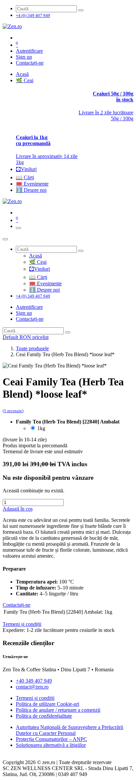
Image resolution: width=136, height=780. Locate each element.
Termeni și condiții (35, 698)
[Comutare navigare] (18, 228)
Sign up (24, 57)
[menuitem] (22, 74)
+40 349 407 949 (34, 681)
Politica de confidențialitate (44, 716)
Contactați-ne (30, 63)
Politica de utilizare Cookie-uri (47, 704)
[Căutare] (81, 10)
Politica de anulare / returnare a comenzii (58, 710)
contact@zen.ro (32, 687)
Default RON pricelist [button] (26, 337)
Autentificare (29, 51)
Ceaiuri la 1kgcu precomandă (33, 140)
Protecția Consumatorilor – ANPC (51, 739)
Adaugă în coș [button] (18, 509)
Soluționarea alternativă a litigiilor (51, 745)
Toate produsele (32, 348)
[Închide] (5, 239)
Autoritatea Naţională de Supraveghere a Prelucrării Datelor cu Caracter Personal (69, 730)
